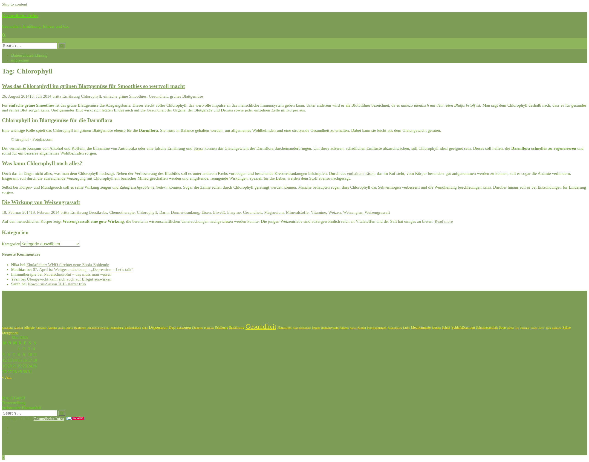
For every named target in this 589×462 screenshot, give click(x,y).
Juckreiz (344, 327)
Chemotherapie (122, 212)
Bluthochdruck (133, 327)
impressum (20, 60)
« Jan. (7, 377)
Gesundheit (158, 96)
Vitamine (318, 212)
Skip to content (14, 4)
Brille (145, 327)
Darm (164, 212)
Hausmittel (284, 327)
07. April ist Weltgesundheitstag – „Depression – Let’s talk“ (83, 269)
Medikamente (421, 327)
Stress (198, 148)
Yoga (548, 328)
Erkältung (221, 327)
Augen (61, 328)
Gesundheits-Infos (20, 15)
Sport (502, 327)
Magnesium (274, 212)
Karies (353, 327)
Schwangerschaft (487, 327)
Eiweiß (219, 212)
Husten (316, 327)
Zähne (567, 327)
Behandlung (117, 327)
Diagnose (209, 327)
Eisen (206, 212)
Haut (295, 327)
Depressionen (180, 327)
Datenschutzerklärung (29, 55)
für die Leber (274, 178)
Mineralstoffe (297, 212)
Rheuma (436, 327)
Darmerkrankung (185, 212)
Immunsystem (329, 327)
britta (56, 96)
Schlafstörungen (463, 327)
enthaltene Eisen (361, 173)
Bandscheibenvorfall (98, 327)
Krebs (406, 327)
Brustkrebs (98, 212)
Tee (517, 327)
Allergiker (41, 327)
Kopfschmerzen (377, 327)
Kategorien (11, 244)
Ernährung (71, 96)
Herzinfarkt (305, 328)
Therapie (524, 327)
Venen (534, 327)
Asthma (52, 327)
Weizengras (352, 212)
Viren (541, 328)
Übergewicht (10, 333)
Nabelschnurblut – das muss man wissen (77, 274)
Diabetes (197, 327)
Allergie (29, 327)
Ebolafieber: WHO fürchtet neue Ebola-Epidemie (67, 264)
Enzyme (234, 212)
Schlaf (446, 327)
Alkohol (18, 327)
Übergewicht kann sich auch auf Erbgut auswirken (69, 279)
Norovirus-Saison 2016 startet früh (57, 284)
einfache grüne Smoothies (125, 96)
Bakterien (80, 327)
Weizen (334, 212)
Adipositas (7, 327)
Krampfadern (395, 327)
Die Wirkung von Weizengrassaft (41, 202)
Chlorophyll (91, 96)
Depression (158, 327)
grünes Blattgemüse (186, 96)
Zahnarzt (556, 327)
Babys (69, 328)
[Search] (61, 45)
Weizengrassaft (377, 212)
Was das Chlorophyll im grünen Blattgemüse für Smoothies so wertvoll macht (93, 86)
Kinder (362, 327)
